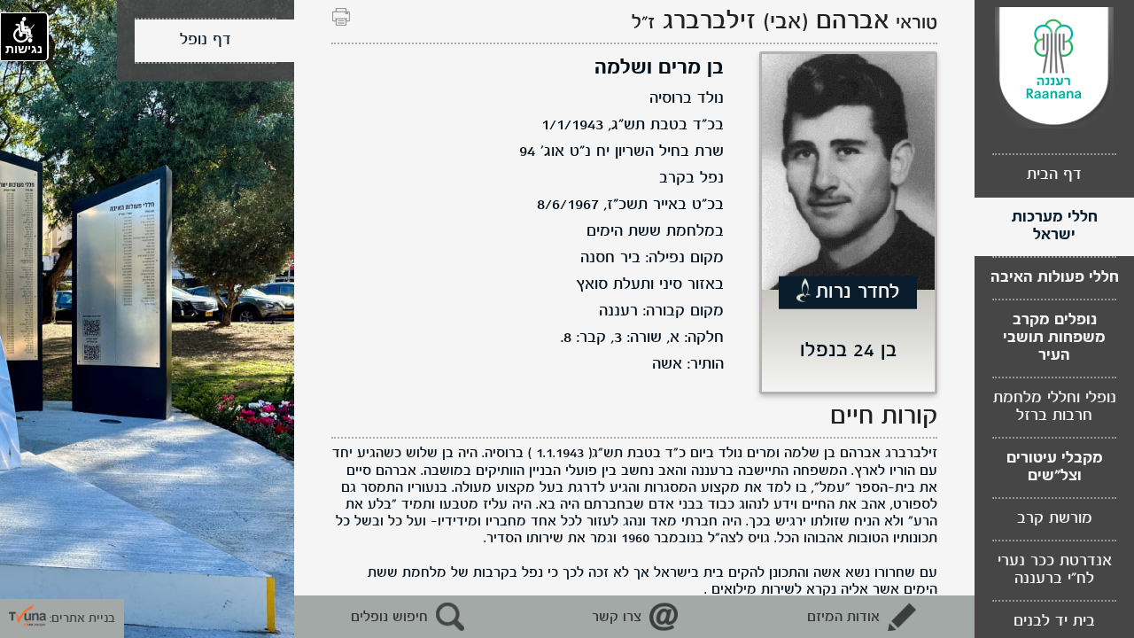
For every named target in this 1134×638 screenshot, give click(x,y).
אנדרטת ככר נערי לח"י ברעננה (1055, 570)
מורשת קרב (1054, 518)
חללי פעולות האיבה (1054, 277)
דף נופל (205, 40)
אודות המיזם (843, 618)
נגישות (24, 49)
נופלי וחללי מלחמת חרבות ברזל (1054, 407)
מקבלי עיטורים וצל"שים (1054, 467)
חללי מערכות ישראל (1055, 226)
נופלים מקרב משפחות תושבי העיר (1054, 338)
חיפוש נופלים (389, 618)
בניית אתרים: (80, 618)
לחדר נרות (858, 292)
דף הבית (1054, 175)
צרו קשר (616, 618)
